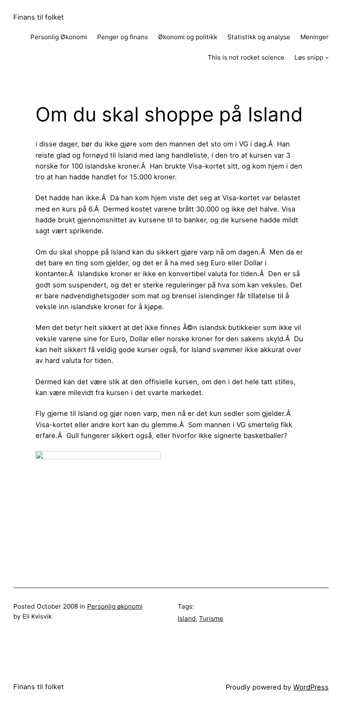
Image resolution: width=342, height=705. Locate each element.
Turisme (211, 618)
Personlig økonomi (115, 606)
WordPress (311, 687)
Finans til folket (38, 17)
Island (187, 618)
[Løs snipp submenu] (327, 57)
